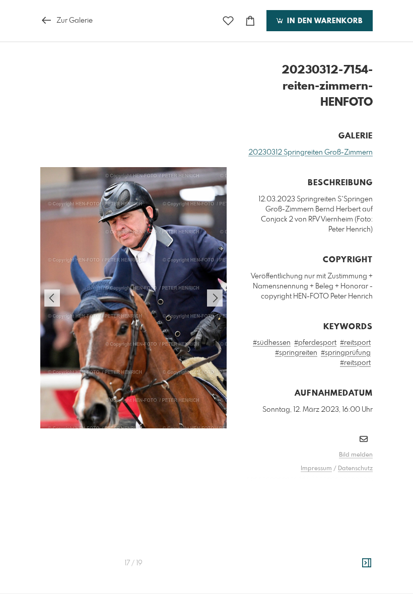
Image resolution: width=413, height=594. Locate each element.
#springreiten (296, 352)
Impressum (316, 469)
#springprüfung (346, 352)
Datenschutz (355, 469)
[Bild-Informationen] (367, 563)
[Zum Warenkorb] (250, 21)
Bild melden (356, 455)
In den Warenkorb (324, 21)
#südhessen (272, 342)
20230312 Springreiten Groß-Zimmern (310, 152)
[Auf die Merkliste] (228, 21)
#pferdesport (315, 342)
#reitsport (355, 342)
